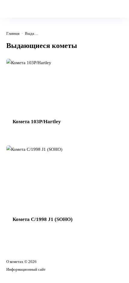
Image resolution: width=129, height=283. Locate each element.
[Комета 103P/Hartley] (64, 96)
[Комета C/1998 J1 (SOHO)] (64, 188)
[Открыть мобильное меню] (10, 7)
